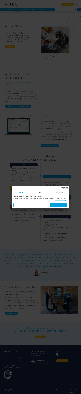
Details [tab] (40, 192)
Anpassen (40, 205)
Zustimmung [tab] (21, 192)
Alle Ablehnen (22, 205)
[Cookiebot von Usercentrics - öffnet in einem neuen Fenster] (62, 188)
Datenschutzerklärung (60, 199)
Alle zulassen (58, 205)
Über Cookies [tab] (59, 192)
